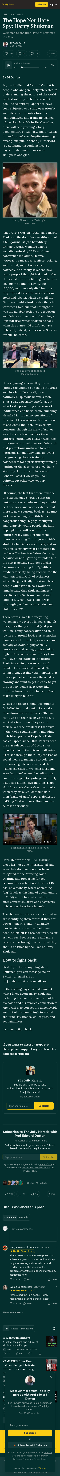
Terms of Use (45, 1164)
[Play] (8, 65)
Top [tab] (6, 1328)
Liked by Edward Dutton (23, 1251)
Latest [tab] (14, 1328)
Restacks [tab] (23, 1217)
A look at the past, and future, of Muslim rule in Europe (20, 1343)
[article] (30, 1345)
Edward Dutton (18, 43)
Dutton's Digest (13, 14)
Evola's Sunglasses (20, 1286)
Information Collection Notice (36, 1167)
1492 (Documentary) (16, 1337)
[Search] (54, 1328)
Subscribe (41, 4)
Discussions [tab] (27, 1328)
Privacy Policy (40, 1458)
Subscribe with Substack (32, 1445)
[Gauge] (52, 65)
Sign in (53, 4)
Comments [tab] (10, 1217)
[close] (50, 1376)
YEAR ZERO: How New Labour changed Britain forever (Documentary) (19, 1365)
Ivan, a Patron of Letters (23, 1247)
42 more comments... (13, 1312)
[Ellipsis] (55, 1247)
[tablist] (16, 1217)
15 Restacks (41, 1182)
